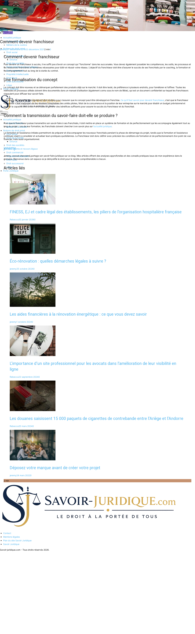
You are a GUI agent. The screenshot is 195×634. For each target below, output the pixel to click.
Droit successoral (14, 163)
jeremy (3, 49)
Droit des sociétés (15, 145)
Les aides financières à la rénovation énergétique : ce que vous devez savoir (78, 314)
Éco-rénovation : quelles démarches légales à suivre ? (58, 261)
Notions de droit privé (14, 130)
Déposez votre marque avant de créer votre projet (55, 467)
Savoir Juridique (11, 544)
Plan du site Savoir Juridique (17, 540)
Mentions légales (11, 536)
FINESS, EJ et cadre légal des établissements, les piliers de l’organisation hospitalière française (96, 212)
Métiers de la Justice (16, 45)
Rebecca (14, 219)
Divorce (13, 141)
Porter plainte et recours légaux (22, 148)
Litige (9, 85)
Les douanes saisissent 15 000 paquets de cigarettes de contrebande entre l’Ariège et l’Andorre (96, 418)
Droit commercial (14, 152)
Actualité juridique (12, 37)
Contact (7, 533)
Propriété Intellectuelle (17, 74)
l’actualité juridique (102, 126)
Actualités (8, 32)
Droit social (11, 52)
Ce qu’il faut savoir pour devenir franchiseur (142, 100)
